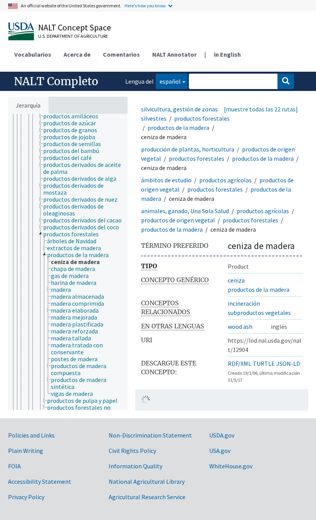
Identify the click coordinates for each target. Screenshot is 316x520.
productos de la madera (178, 127)
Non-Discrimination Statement (150, 435)
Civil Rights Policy (132, 450)
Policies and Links (31, 435)
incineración (244, 303)
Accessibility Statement (39, 481)
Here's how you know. (145, 5)
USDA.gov (221, 435)
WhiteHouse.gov (230, 466)
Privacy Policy (26, 497)
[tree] (68, 262)
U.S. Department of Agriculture (73, 36)
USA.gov (219, 450)
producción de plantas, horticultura (187, 149)
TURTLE (264, 363)
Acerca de (77, 54)
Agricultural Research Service (147, 497)
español (168, 81)
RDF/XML (239, 363)
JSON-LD (288, 363)
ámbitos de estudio (166, 180)
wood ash (240, 326)
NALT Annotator (174, 54)
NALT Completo (56, 81)
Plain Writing (25, 450)
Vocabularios (32, 54)
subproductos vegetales (259, 312)
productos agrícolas (225, 180)
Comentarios (121, 54)
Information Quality (135, 466)
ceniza (236, 280)
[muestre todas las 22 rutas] (261, 109)
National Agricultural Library (147, 481)
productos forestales (202, 118)
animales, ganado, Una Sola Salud (185, 211)
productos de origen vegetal (178, 220)
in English (227, 54)
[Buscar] (285, 81)
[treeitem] (74, 116)
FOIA (14, 466)
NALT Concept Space (74, 27)
